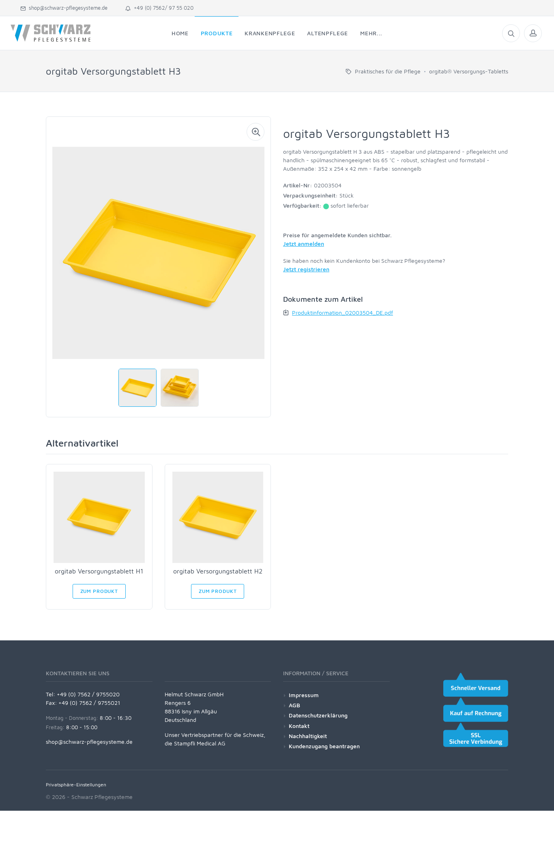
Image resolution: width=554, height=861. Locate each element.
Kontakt (299, 725)
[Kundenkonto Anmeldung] (532, 33)
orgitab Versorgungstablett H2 (217, 571)
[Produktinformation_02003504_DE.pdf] (286, 312)
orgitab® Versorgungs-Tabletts (468, 71)
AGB (294, 705)
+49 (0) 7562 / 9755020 (88, 694)
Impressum (304, 694)
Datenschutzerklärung (318, 715)
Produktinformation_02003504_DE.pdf (342, 312)
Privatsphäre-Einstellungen (76, 784)
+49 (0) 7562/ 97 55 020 (162, 7)
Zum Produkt (99, 591)
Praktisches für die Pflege (388, 71)
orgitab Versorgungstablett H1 (99, 571)
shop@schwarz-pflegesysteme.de (66, 7)
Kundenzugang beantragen (324, 746)
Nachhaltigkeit (308, 735)
